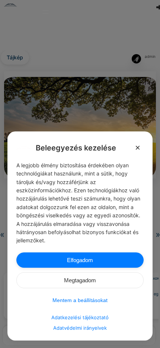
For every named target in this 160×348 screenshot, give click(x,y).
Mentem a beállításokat (80, 300)
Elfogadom (80, 260)
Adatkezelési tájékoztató (80, 317)
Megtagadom (80, 280)
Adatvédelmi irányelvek (80, 328)
